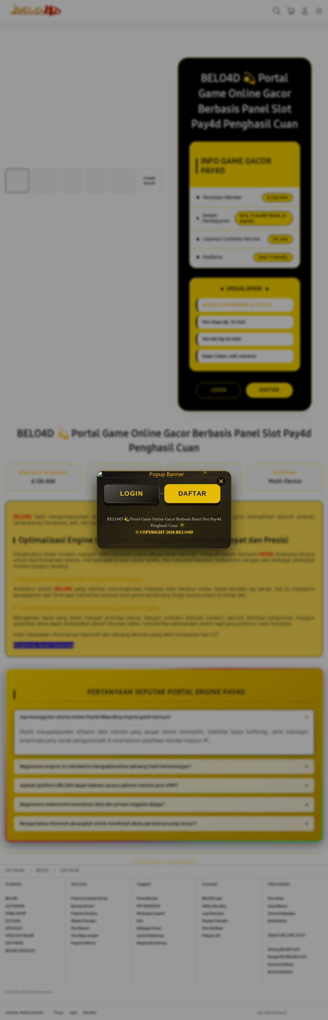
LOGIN (131, 493)
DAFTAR (192, 493)
